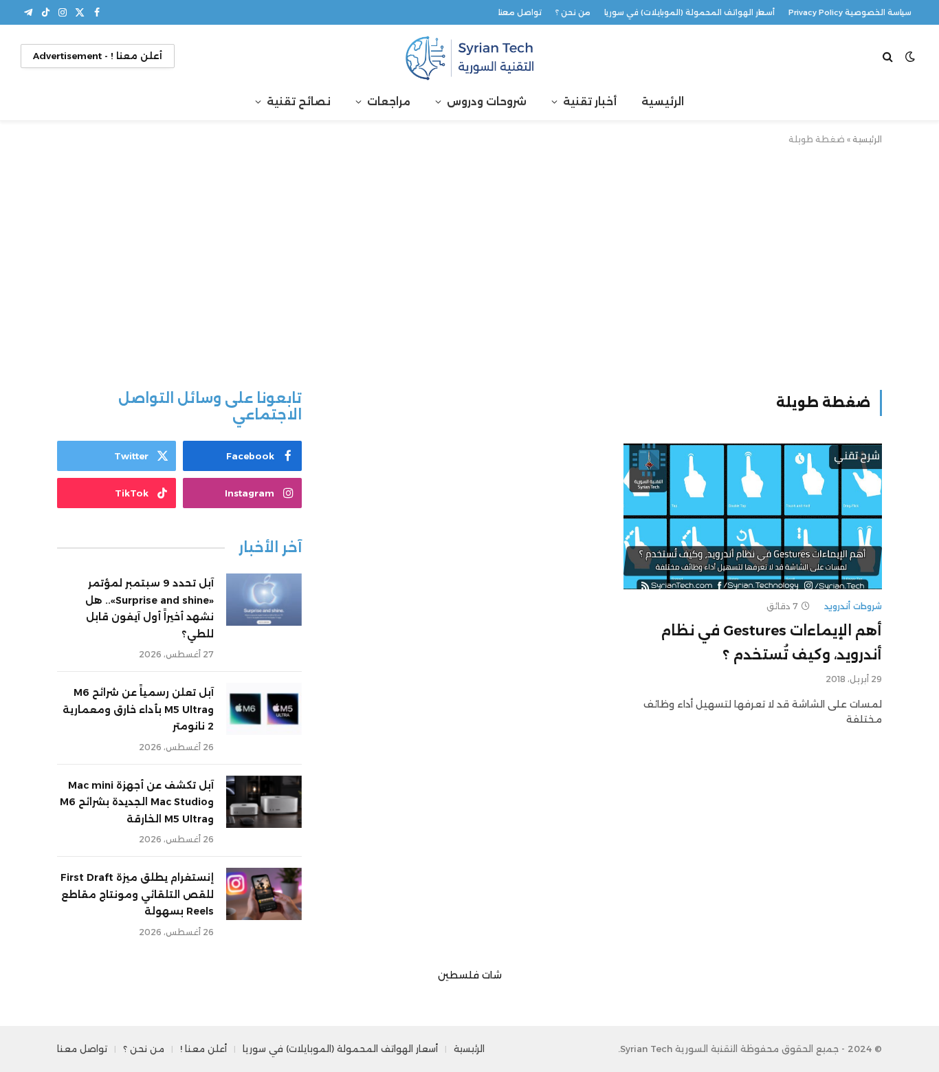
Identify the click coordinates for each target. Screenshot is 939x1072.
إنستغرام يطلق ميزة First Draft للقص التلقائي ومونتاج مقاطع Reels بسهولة (137, 894)
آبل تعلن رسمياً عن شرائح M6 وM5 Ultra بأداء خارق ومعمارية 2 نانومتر (138, 709)
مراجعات (388, 101)
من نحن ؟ (572, 12)
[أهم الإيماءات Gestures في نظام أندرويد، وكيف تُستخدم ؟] (752, 516)
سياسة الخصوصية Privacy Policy (850, 12)
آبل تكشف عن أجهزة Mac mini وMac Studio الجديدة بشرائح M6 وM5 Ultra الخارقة (137, 802)
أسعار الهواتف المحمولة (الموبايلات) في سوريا (689, 12)
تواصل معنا (520, 12)
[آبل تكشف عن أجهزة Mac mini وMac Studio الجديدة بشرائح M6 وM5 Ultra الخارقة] (264, 802)
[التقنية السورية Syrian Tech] (469, 56)
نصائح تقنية (299, 101)
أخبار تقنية (590, 101)
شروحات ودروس (487, 101)
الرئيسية (662, 101)
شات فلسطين (470, 975)
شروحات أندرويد (853, 606)
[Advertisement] (469, 264)
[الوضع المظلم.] (910, 56)
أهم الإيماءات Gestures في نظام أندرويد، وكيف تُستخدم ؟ (771, 642)
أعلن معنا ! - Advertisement (97, 55)
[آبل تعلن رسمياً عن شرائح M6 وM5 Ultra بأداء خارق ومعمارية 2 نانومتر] (264, 709)
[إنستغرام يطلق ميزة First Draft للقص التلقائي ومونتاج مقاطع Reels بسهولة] (264, 894)
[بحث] (889, 56)
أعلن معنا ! (203, 1048)
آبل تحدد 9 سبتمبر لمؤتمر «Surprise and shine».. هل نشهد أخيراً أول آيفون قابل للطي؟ (149, 608)
